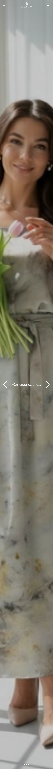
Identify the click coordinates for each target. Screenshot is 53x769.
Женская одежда (26, 384)
